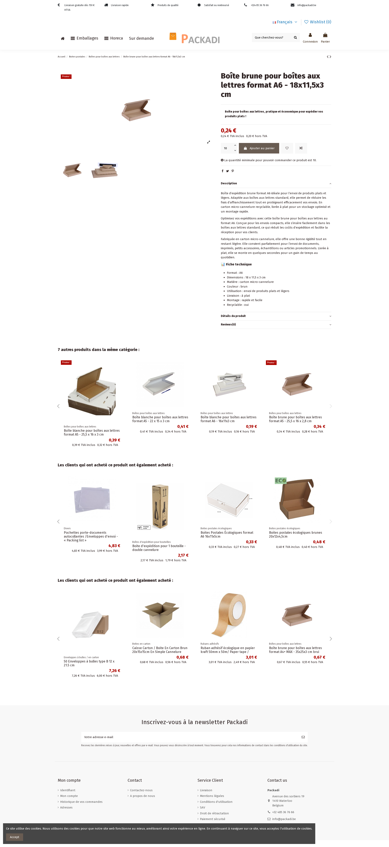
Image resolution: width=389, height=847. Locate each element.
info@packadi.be (284, 819)
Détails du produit (233, 316)
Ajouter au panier (262, 148)
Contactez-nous (141, 790)
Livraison (206, 790)
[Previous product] (328, 56)
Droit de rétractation (214, 813)
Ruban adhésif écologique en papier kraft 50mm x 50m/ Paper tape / (156, 650)
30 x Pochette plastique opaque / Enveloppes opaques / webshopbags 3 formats (293, 665)
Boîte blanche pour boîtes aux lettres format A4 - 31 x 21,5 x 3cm (81, 419)
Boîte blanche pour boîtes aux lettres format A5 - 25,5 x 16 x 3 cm (287, 432)
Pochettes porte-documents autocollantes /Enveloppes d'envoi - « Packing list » (192, 536)
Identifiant (67, 790)
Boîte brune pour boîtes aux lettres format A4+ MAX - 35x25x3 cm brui (216, 419)
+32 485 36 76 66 (283, 812)
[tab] (276, 183)
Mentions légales (212, 796)
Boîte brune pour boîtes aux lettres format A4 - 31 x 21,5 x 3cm (148, 419)
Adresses (66, 807)
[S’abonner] (303, 737)
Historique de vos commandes (81, 802)
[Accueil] (63, 38)
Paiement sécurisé (212, 819)
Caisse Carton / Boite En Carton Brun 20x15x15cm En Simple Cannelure (88, 650)
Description (229, 183)
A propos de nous (142, 796)
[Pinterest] (233, 171)
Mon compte (69, 796)
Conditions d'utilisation (216, 802)
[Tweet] (227, 171)
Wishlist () (320, 21)
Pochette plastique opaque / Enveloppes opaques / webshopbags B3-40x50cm (124, 536)
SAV (202, 807)
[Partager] (222, 171)
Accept (14, 837)
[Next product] (330, 56)
